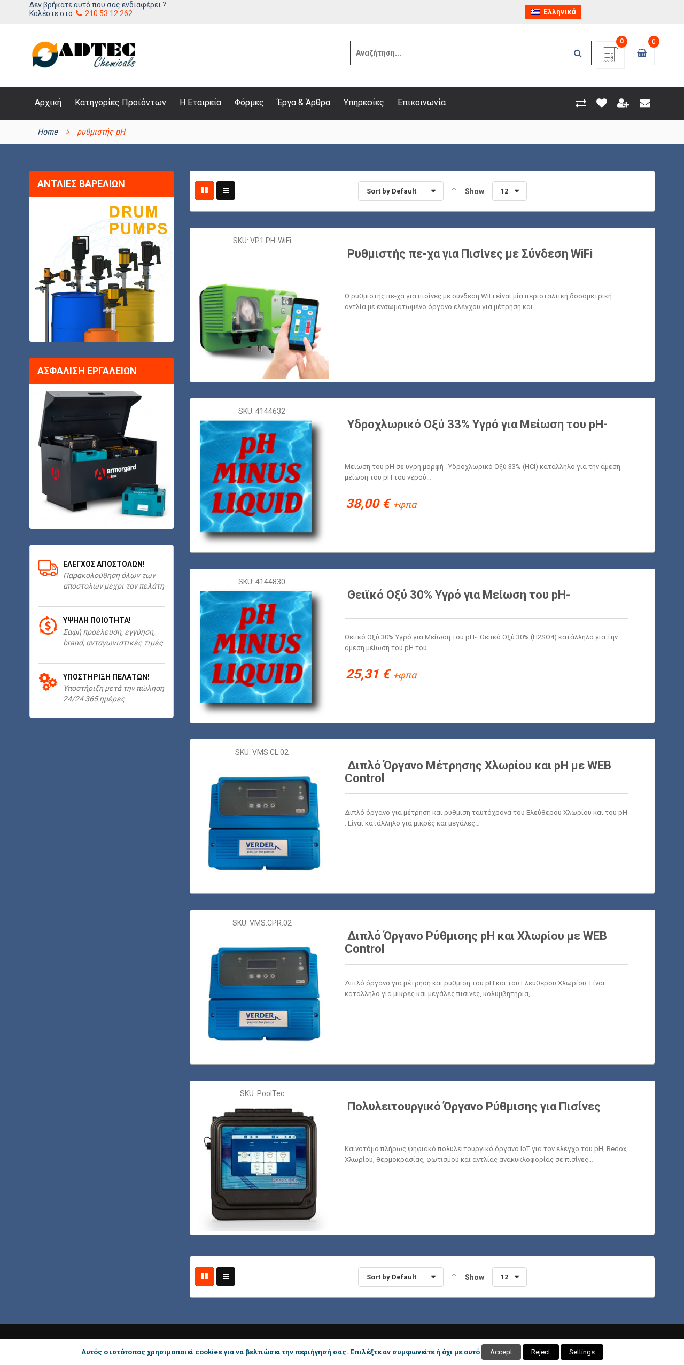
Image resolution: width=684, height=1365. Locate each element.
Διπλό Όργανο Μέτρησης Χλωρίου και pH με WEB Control (478, 772)
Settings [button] (582, 1352)
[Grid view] (204, 190)
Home (47, 132)
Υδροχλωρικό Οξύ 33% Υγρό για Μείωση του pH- (477, 424)
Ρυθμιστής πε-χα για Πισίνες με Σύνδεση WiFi (470, 253)
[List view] (225, 190)
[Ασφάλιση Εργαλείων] (101, 456)
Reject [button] (540, 1352)
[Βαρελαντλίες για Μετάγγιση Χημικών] (101, 269)
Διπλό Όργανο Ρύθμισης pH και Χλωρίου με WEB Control (476, 942)
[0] (610, 58)
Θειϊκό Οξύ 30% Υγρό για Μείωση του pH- (458, 594)
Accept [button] (501, 1352)
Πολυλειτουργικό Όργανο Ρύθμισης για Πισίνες (474, 1106)
